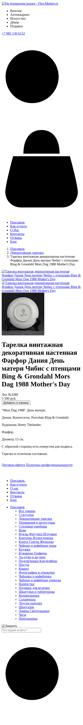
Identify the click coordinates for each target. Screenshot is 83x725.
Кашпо (24, 568)
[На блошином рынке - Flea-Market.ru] (30, 3)
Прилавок (17, 222)
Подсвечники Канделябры (38, 561)
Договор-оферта (13, 465)
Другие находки (30, 603)
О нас (14, 488)
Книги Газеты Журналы (36, 542)
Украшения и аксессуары (37, 522)
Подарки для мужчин (34, 588)
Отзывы (16, 238)
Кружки (24, 549)
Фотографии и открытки (37, 572)
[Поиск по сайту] (41, 124)
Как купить (18, 226)
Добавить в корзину (16, 402)
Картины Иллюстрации (36, 538)
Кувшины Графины (33, 553)
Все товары (27, 511)
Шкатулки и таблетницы (37, 591)
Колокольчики (29, 595)
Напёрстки (26, 584)
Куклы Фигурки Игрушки (38, 534)
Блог (13, 241)
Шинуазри (26, 607)
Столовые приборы (33, 526)
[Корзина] (41, 210)
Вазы (22, 530)
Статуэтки (26, 515)
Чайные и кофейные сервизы (40, 580)
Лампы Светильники (34, 611)
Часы (22, 615)
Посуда (24, 565)
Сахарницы (27, 599)
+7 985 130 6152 (13, 33)
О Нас (14, 230)
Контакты (17, 234)
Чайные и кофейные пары (37, 545)
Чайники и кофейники (35, 576)
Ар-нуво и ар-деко (32, 557)
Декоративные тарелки (27, 252)
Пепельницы (28, 618)
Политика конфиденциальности (49, 465)
